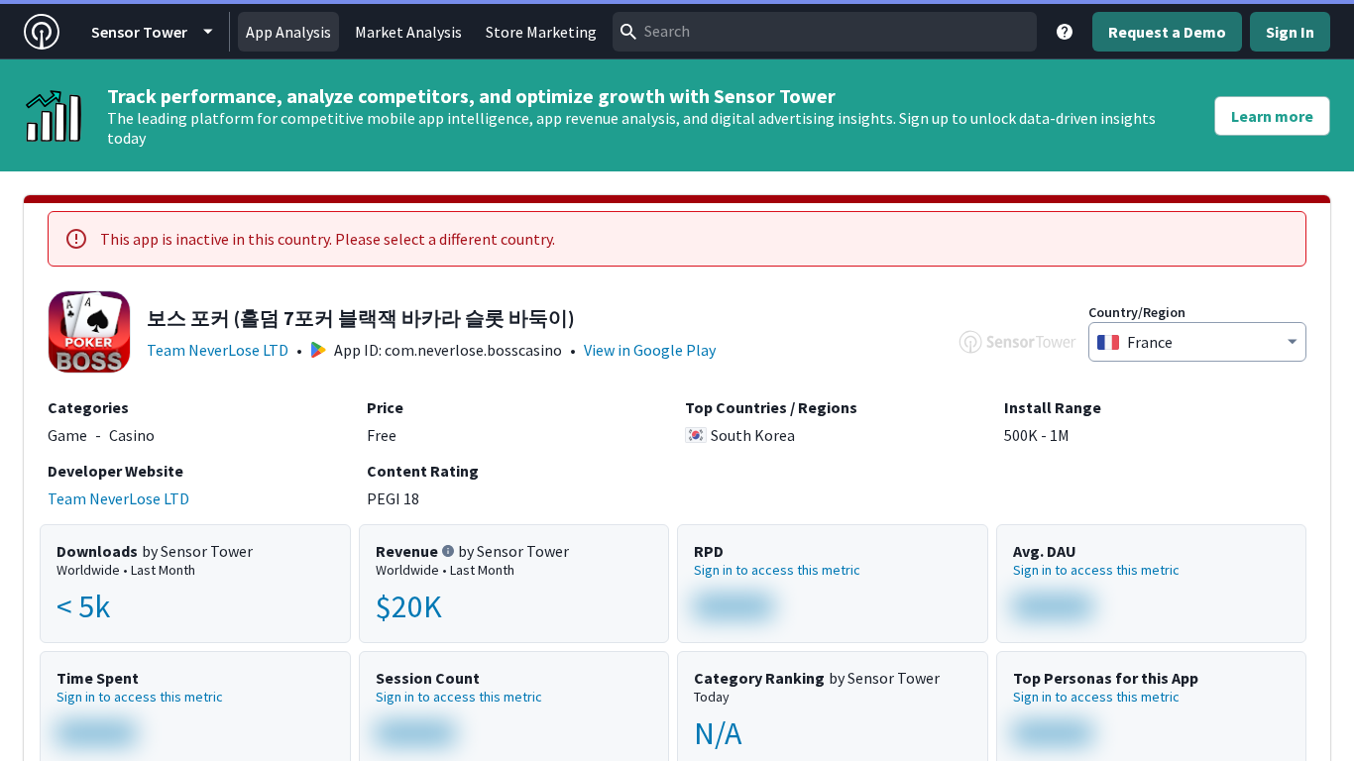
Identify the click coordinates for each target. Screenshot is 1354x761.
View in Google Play (650, 350)
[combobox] (825, 32)
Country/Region (1136, 312)
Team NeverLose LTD (217, 350)
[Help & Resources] (1064, 32)
